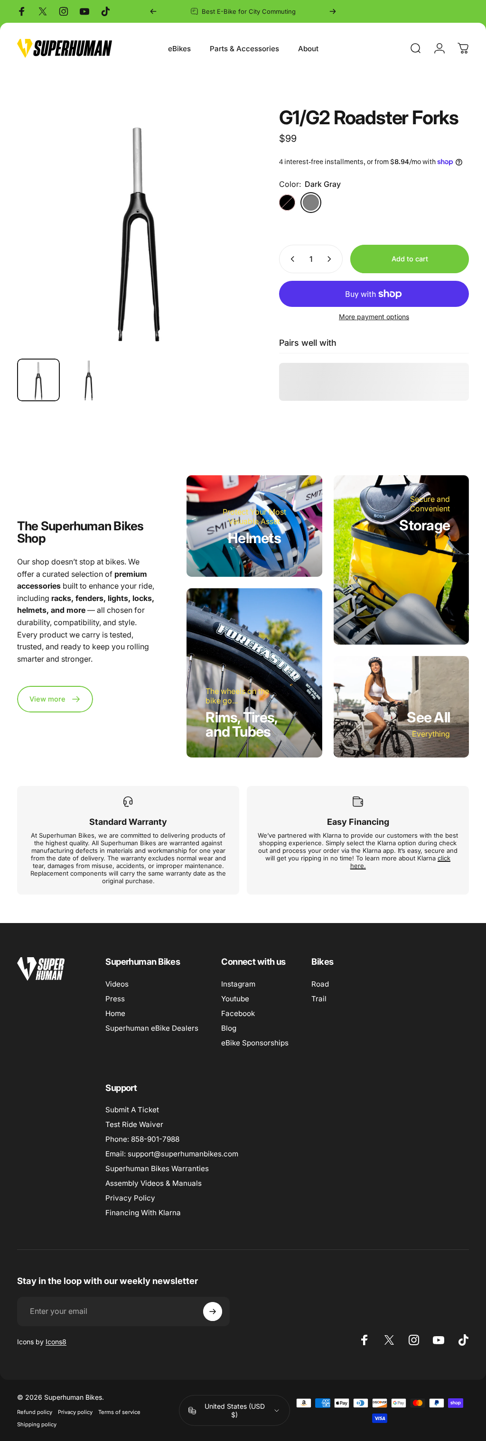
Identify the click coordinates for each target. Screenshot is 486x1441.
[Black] (287, 202)
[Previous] (153, 11)
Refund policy (34, 1412)
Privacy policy (75, 1412)
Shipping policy (36, 1424)
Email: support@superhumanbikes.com (171, 1153)
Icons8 (56, 1342)
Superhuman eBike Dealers (151, 1028)
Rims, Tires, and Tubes (242, 724)
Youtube (235, 998)
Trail (319, 998)
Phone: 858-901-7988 (142, 1139)
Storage (424, 525)
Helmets (254, 537)
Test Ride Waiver (134, 1124)
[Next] (332, 11)
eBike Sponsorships (255, 1042)
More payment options (374, 317)
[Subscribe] (212, 1311)
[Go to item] (38, 380)
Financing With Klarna (143, 1212)
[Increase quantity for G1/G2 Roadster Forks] (331, 259)
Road (320, 983)
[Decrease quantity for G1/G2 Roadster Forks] (290, 259)
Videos (117, 983)
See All (428, 717)
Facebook (238, 1013)
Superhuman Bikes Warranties (157, 1168)
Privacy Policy (130, 1197)
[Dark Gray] (311, 202)
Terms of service (119, 1412)
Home (115, 1013)
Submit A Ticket (132, 1109)
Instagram (238, 983)
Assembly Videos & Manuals (153, 1183)
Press (115, 998)
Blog (228, 1028)
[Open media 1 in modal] (138, 229)
